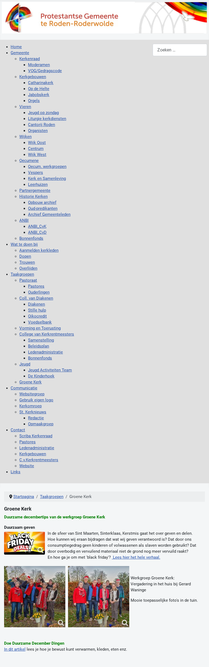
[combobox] (180, 50)
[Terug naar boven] (200, 657)
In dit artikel (15, 649)
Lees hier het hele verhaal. (136, 557)
